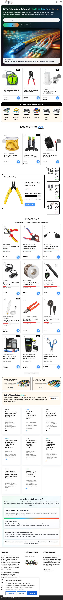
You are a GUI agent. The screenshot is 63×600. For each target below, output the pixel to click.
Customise (11, 593)
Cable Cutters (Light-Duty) (30, 316)
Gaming (25, 153)
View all (54, 398)
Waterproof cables (9, 87)
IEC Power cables (48, 316)
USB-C (56, 117)
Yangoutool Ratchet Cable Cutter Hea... (30, 247)
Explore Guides (25, 25)
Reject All (21, 593)
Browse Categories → (11, 25)
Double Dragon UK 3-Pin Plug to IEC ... (51, 319)
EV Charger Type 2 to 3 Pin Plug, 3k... (57, 173)
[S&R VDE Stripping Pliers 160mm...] (11, 235)
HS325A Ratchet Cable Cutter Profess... (31, 90)
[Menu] (2, 2)
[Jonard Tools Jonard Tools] (52, 345)
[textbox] (31, 556)
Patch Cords (36, 117)
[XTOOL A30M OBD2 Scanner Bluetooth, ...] (11, 345)
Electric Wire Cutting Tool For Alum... (57, 207)
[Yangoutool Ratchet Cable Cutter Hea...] (31, 235)
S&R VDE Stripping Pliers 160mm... (11, 247)
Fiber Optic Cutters (48, 354)
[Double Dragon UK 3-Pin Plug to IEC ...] (52, 307)
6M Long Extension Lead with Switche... (11, 321)
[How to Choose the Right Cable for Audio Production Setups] (31, 450)
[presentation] (4, 76)
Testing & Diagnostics (8, 354)
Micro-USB (5, 280)
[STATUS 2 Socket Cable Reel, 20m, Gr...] (12, 78)
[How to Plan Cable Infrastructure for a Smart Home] (31, 420)
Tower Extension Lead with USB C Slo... (50, 92)
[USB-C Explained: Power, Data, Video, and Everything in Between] (51, 450)
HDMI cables (26, 117)
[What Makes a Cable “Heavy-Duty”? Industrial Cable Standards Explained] (11, 480)
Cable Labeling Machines (29, 354)
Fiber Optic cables (16, 118)
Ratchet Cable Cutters (29, 87)
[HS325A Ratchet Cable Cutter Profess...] (31, 78)
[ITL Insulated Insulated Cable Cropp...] (31, 307)
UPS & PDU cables (48, 244)
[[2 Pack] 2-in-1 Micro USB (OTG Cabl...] (11, 271)
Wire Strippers (6, 244)
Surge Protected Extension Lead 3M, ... (50, 283)
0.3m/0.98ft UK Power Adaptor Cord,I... (51, 247)
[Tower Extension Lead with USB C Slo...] (51, 78)
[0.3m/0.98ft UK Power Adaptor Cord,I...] (52, 235)
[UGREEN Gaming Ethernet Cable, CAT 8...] (31, 143)
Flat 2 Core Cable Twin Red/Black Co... (50, 156)
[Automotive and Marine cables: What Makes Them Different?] (11, 450)
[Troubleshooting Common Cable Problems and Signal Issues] (11, 420)
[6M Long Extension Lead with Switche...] (11, 307)
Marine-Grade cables (9, 153)
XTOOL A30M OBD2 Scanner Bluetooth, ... (10, 357)
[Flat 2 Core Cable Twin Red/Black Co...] (51, 143)
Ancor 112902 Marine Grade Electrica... (10, 156)
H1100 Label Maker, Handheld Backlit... (29, 357)
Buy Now (18, 97)
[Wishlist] (61, 2)
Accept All (32, 593)
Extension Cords (48, 280)
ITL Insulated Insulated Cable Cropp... (30, 319)
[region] (21, 587)
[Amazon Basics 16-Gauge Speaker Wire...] (31, 271)
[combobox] (31, 556)
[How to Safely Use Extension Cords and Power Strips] (31, 480)
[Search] (57, 2)
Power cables (46, 118)
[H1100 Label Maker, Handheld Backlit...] (31, 345)
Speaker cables (27, 280)
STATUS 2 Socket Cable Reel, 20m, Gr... (11, 90)
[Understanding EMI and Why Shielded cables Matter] (51, 420)
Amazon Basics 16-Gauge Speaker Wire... (31, 283)
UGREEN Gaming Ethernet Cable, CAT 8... (31, 156)
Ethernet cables (6, 118)
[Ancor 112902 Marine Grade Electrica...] (12, 143)
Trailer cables (47, 153)
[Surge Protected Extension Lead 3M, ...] (52, 271)
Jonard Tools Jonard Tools (50, 357)
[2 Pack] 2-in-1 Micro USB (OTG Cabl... (11, 283)
